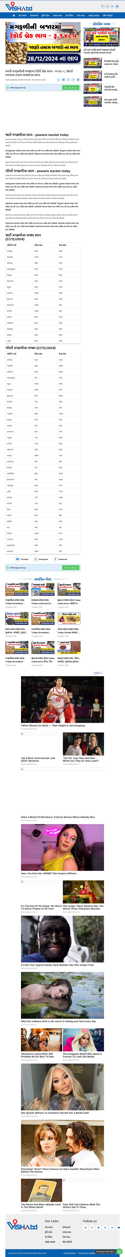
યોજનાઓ (34, 15)
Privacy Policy (70, 1253)
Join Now (72, 87)
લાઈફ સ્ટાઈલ (94, 15)
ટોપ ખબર (22, 15)
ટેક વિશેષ (69, 15)
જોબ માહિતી (107, 15)
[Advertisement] (43, 114)
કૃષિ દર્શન (45, 15)
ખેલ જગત (81, 15)
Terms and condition (87, 1253)
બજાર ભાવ (57, 15)
